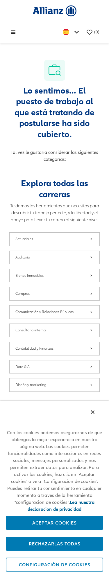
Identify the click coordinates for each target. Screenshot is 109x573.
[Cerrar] (92, 412)
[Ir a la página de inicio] (54, 11)
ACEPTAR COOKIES (54, 522)
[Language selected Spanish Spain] (72, 32)
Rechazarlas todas (55, 543)
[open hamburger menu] (13, 32)
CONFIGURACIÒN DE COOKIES (54, 564)
